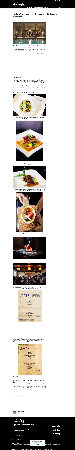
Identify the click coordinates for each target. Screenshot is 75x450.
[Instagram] (59, 1)
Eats (42, 7)
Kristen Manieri (20, 411)
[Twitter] (57, 1)
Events (36, 7)
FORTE (41, 53)
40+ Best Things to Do (31, 7)
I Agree (37, 444)
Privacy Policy (40, 420)
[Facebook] (55, 1)
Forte (25, 46)
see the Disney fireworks (33, 288)
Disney (39, 7)
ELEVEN (37, 53)
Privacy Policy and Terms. (37, 442)
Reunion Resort (16, 45)
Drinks (45, 7)
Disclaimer (16, 448)
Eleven (29, 46)
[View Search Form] (47, 7)
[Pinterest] (61, 1)
